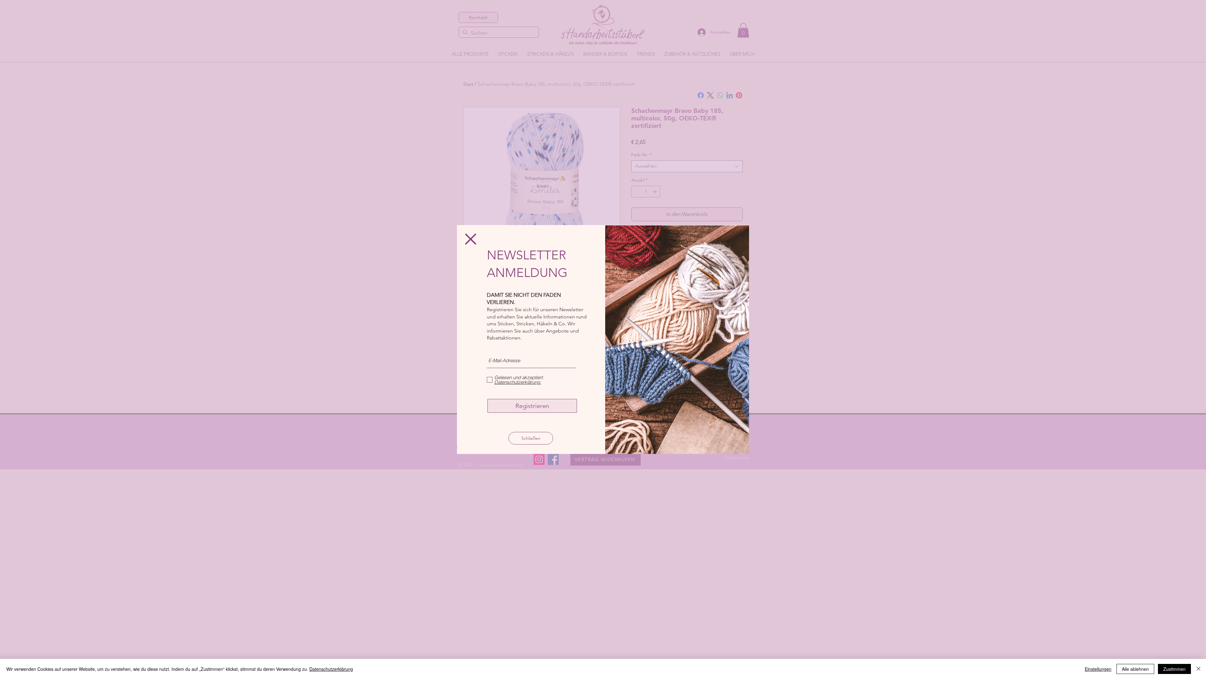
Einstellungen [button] (1098, 669)
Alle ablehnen (1135, 669)
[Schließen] (1198, 669)
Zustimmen (1174, 669)
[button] (470, 239)
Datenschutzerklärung (331, 669)
